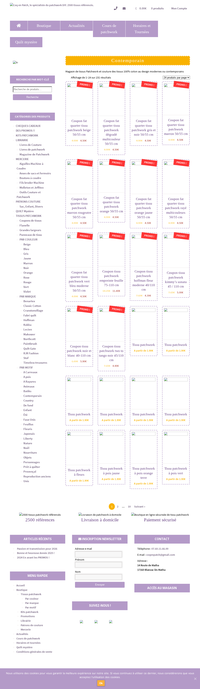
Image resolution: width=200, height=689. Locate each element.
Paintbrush (30, 343)
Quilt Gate (29, 348)
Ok (101, 683)
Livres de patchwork (32, 149)
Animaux (28, 386)
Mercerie (26, 629)
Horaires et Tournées (142, 29)
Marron (28, 263)
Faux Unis (29, 419)
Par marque (32, 603)
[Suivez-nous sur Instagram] (99, 621)
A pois (27, 377)
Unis (26, 481)
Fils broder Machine (32, 182)
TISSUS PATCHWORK (28, 216)
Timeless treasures (35, 362)
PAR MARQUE (28, 296)
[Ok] (195, 679)
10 (129, 506)
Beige (27, 244)
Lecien (27, 329)
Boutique (44, 26)
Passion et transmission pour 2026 (37, 548)
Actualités (76, 26)
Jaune (27, 258)
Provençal (29, 471)
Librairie (26, 620)
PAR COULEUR (29, 239)
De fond (28, 405)
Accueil (20, 585)
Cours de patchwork (109, 29)
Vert (26, 287)
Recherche (32, 97)
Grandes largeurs (30, 230)
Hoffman (28, 320)
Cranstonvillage (33, 310)
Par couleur (31, 598)
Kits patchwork (29, 612)
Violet (27, 291)
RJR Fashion (30, 353)
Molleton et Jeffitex (32, 187)
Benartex (29, 301)
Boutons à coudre (30, 178)
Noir (26, 268)
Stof (26, 358)
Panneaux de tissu (31, 235)
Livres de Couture (31, 145)
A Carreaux (30, 372)
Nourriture (30, 452)
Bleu (26, 249)
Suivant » (139, 506)
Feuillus (28, 424)
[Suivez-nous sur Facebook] (85, 621)
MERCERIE (22, 159)
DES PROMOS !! (25, 130)
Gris (25, 253)
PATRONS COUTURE (28, 201)
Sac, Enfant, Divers (31, 206)
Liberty (27, 438)
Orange (28, 272)
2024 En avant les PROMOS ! (33, 557)
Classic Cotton (32, 306)
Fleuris (27, 429)
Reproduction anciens (37, 476)
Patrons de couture (32, 625)
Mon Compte (179, 8)
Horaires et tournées (28, 642)
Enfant (27, 410)
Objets (27, 457)
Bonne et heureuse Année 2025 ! (35, 553)
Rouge (27, 282)
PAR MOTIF (26, 367)
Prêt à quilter (31, 467)
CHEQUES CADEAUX (28, 126)
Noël (26, 448)
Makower (29, 334)
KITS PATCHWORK (27, 135)
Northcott (29, 339)
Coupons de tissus (30, 220)
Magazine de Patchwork (34, 154)
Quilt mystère (26, 42)
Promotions (28, 616)
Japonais (29, 433)
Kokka (27, 325)
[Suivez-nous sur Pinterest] (114, 621)
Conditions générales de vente (34, 651)
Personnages (31, 462)
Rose (26, 277)
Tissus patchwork (31, 594)
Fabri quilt (29, 315)
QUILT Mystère (25, 211)
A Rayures (29, 381)
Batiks (27, 391)
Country (28, 400)
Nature (27, 443)
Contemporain (32, 396)
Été (25, 415)
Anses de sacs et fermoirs (35, 173)
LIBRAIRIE (22, 140)
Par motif (30, 607)
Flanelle (25, 225)
